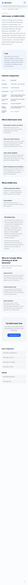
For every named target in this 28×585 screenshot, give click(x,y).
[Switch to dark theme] (24, 581)
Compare (4, 9)
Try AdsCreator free (14, 335)
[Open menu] (24, 2)
